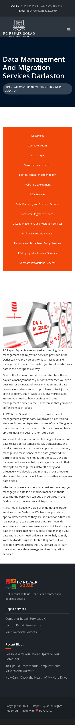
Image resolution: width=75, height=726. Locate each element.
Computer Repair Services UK (25, 619)
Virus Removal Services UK (23, 632)
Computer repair (37, 145)
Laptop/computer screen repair (37, 174)
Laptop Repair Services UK (23, 625)
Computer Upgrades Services (37, 214)
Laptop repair (38, 155)
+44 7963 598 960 (51, 6)
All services (37, 135)
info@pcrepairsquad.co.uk (42, 10)
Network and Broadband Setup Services (37, 243)
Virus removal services (37, 165)
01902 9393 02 (30, 6)
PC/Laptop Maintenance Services (37, 253)
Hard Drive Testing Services (37, 233)
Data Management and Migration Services (37, 223)
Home (8, 87)
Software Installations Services (37, 263)
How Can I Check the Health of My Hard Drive (36, 677)
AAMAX (47, 710)
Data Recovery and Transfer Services (37, 204)
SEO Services (37, 194)
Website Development (37, 184)
